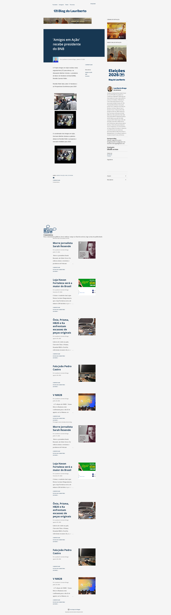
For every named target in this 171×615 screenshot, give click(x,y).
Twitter (66, 4)
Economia (87, 76)
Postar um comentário (59, 269)
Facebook (55, 4)
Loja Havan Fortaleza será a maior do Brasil (62, 283)
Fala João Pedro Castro (62, 368)
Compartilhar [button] (88, 64)
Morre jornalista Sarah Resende (63, 244)
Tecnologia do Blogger (74, 609)
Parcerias (72, 4)
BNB (86, 74)
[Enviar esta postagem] (53, 178)
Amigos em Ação (88, 72)
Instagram (61, 4)
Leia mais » (55, 271)
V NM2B (57, 395)
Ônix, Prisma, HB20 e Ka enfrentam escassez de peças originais (62, 326)
